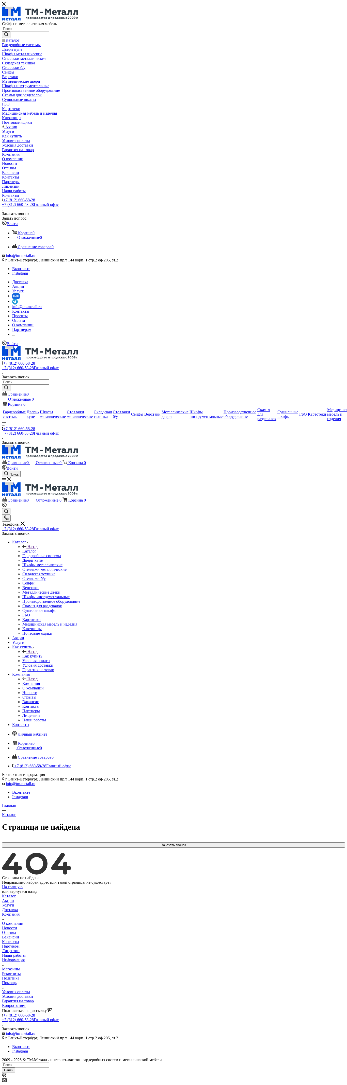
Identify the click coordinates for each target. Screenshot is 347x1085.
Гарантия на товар (18, 1001)
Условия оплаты (16, 992)
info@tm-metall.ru (20, 255)
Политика (10, 978)
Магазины (11, 969)
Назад (32, 546)
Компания (31, 683)
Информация (13, 960)
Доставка (10, 910)
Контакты (10, 941)
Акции (8, 900)
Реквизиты (11, 973)
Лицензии (11, 951)
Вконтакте (21, 268)
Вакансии (10, 937)
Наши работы (14, 955)
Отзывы (9, 932)
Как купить (32, 656)
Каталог (29, 551)
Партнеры (11, 946)
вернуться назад (23, 891)
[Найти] (6, 34)
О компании (12, 923)
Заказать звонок (173, 845)
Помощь (9, 983)
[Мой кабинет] (4, 506)
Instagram (20, 273)
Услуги (8, 905)
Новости (9, 928)
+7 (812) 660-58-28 (19, 200)
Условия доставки (17, 996)
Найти (8, 1070)
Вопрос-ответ (14, 1005)
